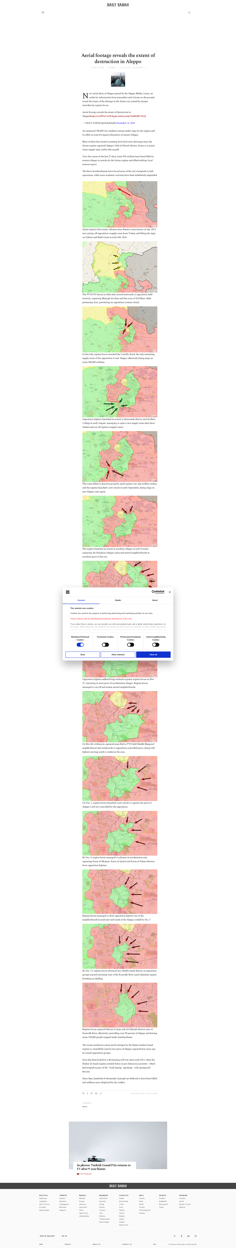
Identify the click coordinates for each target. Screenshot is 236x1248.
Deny (83, 655)
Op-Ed (181, 1201)
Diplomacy (43, 1198)
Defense (102, 1216)
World (82, 1195)
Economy (102, 1201)
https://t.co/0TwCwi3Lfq (102, 116)
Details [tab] (118, 600)
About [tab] (155, 600)
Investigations (64, 1204)
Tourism (102, 1210)
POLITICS (43, 1195)
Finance (102, 1207)
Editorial (182, 1207)
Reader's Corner (185, 1204)
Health (121, 1198)
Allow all (153, 655)
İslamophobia (84, 1216)
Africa (81, 1210)
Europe (81, 1201)
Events (141, 1204)
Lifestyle (123, 1195)
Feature (122, 1222)
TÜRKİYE (63, 1195)
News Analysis (44, 1210)
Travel (121, 1204)
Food (121, 1207)
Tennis (161, 1207)
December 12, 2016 (125, 123)
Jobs (41, 1244)
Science (121, 1213)
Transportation (104, 1219)
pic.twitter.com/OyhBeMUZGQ (130, 116)
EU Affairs (42, 1207)
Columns (182, 1198)
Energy (101, 1204)
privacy (68, 1244)
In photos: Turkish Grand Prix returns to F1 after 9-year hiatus (104, 1167)
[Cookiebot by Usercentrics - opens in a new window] (153, 592)
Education (62, 1201)
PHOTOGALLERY (86, 1174)
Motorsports (163, 1204)
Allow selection (118, 655)
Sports (162, 1195)
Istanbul (62, 1198)
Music (141, 1201)
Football (162, 1198)
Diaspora (62, 1210)
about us (96, 1244)
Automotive (103, 1198)
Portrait (142, 1207)
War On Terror (44, 1204)
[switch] (105, 645)
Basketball (162, 1201)
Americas (82, 1204)
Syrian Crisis (83, 1213)
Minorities (62, 1207)
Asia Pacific (83, 1207)
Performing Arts (144, 1210)
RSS (154, 1244)
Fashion (122, 1210)
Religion (122, 1216)
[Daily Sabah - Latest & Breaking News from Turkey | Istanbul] (118, 4)
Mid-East (82, 1198)
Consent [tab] (81, 600)
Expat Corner (123, 1225)
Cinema (142, 1198)
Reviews (142, 1213)
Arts (141, 1195)
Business (103, 1195)
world (84, 1107)
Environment (123, 1201)
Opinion (183, 1195)
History (121, 1219)
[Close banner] (170, 592)
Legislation (43, 1201)
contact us (127, 1244)
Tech (101, 1213)
